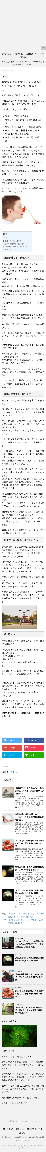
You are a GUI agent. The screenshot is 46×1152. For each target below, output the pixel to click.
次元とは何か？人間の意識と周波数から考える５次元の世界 (29, 959)
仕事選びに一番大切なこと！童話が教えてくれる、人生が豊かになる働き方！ (29, 791)
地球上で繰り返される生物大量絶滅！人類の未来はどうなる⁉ (29, 868)
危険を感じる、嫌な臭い (14, 241)
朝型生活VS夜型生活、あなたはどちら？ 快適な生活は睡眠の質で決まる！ (29, 817)
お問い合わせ (13, 1121)
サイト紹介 (23, 1121)
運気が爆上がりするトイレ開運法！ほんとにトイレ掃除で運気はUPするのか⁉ (29, 1010)
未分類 (6, 766)
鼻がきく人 (9, 250)
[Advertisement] (23, 23)
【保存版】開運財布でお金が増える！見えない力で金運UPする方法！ (29, 977)
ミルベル (14, 772)
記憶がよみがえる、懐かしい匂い (17, 247)
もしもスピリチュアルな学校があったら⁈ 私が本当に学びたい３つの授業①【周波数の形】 (29, 944)
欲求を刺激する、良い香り (15, 244)
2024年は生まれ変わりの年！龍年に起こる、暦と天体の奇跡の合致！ (29, 843)
